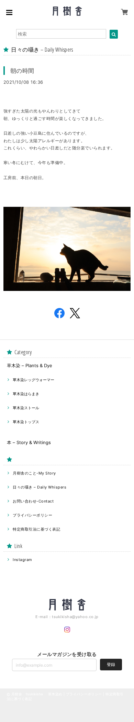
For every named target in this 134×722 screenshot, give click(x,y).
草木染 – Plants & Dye (29, 365)
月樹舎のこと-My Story (34, 473)
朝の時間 (22, 70)
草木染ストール (26, 407)
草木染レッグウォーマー (33, 379)
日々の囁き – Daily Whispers (39, 487)
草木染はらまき (26, 393)
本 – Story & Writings (29, 442)
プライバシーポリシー (32, 515)
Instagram (22, 559)
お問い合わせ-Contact (33, 501)
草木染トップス (26, 421)
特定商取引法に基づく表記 (36, 529)
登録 (111, 664)
